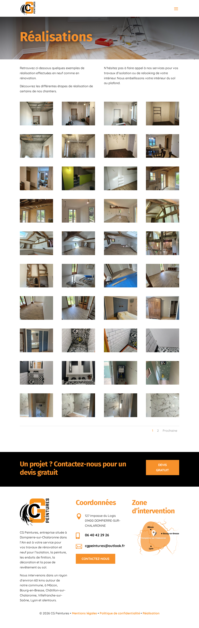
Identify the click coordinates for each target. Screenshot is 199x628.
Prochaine (170, 430)
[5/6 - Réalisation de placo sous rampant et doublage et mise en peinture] (162, 254)
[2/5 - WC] (120, 351)
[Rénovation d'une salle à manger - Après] (36, 189)
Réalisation (151, 613)
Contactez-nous (95, 559)
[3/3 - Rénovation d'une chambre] (120, 157)
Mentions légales (84, 613)
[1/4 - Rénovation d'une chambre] (36, 124)
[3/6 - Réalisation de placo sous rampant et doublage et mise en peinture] (78, 254)
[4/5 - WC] (36, 383)
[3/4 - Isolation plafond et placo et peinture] (78, 221)
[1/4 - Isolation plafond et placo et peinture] (162, 189)
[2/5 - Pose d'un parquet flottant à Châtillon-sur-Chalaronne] (120, 286)
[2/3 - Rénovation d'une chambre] (78, 157)
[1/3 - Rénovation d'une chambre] (36, 157)
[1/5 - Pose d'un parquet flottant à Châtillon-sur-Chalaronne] (78, 286)
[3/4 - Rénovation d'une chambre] (120, 124)
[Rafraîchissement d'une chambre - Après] (78, 189)
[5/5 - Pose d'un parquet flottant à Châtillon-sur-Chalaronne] (78, 319)
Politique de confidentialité (120, 613)
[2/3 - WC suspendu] (162, 383)
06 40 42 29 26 (97, 535)
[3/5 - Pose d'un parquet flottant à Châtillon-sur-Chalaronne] (162, 286)
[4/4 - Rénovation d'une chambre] (162, 124)
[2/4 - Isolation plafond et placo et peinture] (36, 221)
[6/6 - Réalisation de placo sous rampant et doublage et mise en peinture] (36, 286)
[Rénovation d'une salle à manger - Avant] (162, 157)
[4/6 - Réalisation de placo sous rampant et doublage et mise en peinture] (120, 254)
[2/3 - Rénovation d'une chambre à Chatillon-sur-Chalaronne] (36, 351)
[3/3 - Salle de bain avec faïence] (162, 416)
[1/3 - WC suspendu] (120, 383)
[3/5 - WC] (162, 351)
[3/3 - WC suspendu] (36, 416)
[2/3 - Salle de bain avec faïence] (120, 416)
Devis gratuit (162, 467)
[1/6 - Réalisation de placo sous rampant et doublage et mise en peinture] (162, 221)
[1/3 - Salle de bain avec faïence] (78, 416)
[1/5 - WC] (78, 351)
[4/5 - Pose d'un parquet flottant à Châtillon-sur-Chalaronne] (36, 319)
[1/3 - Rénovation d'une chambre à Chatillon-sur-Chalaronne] (120, 319)
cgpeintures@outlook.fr (105, 545)
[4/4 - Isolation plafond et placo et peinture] (120, 221)
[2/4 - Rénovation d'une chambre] (78, 124)
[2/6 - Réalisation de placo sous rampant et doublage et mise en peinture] (36, 254)
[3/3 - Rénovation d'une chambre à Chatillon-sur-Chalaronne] (162, 319)
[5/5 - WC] (78, 383)
